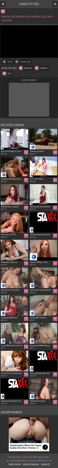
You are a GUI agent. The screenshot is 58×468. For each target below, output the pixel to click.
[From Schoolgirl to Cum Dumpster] (14, 139)
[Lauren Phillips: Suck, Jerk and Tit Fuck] (43, 250)
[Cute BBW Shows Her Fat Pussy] (14, 333)
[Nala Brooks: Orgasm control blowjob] (14, 194)
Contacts (45, 464)
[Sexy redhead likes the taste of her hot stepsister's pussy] (43, 361)
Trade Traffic (14, 464)
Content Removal (31, 464)
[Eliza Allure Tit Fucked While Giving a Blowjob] (14, 277)
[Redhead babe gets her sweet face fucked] (14, 388)
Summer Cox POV (8, 234)
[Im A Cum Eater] (43, 166)
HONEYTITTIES (29, 4)
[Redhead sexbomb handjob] (14, 250)
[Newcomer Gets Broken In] (43, 194)
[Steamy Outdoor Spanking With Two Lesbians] (43, 139)
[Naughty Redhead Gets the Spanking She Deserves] (14, 166)
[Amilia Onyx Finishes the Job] (14, 361)
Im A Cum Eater (36, 179)
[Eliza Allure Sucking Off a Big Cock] (43, 277)
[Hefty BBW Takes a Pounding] (43, 305)
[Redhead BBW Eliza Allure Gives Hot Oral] (14, 305)
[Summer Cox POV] (14, 222)
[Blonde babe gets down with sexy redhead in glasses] (43, 222)
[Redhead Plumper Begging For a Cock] (43, 388)
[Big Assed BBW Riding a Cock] (43, 333)
